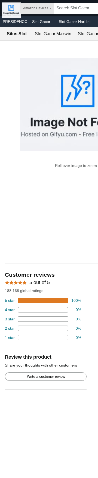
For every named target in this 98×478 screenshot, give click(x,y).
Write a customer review (46, 376)
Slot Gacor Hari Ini (74, 21)
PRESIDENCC (15, 21)
